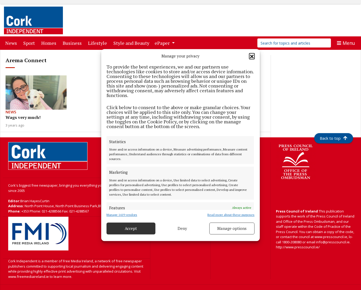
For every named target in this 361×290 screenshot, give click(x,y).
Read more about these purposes (230, 215)
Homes (49, 43)
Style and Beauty (132, 43)
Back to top (330, 138)
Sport (30, 43)
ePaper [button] (163, 43)
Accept (131, 228)
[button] (251, 56)
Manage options (232, 228)
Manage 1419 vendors (122, 215)
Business (73, 43)
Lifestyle (98, 43)
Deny (182, 228)
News (12, 43)
